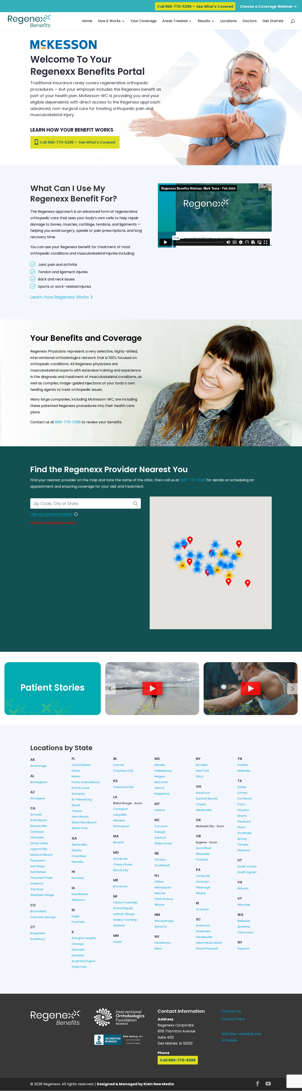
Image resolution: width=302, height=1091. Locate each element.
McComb (161, 782)
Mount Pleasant (207, 948)
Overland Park (123, 787)
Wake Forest (163, 843)
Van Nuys (37, 889)
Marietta (78, 862)
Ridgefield (37, 933)
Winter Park (80, 828)
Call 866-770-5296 (178, 1060)
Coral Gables (81, 765)
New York (202, 771)
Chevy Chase (122, 864)
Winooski (243, 905)
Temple (242, 844)
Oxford (159, 788)
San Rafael (38, 872)
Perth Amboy (164, 899)
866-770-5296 (68, 422)
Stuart (76, 805)
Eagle (76, 916)
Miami (76, 776)
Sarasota (78, 794)
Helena (160, 810)
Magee (160, 776)
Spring (242, 839)
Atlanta (77, 850)
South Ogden (246, 872)
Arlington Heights (84, 938)
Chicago (78, 944)
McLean (242, 888)
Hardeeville (204, 937)
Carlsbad (37, 832)
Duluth (117, 942)
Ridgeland (162, 794)
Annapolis (120, 859)
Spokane (243, 926)
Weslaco (243, 850)
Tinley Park (79, 967)
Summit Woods (207, 798)
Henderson (163, 943)
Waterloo (78, 900)
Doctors (250, 21)
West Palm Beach (84, 822)
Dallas (241, 787)
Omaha (160, 859)
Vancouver (245, 932)
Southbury (37, 939)
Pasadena (37, 860)
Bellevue (243, 921)
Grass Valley (39, 843)
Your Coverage (144, 21)
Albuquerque (164, 921)
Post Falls (78, 922)
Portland (202, 859)
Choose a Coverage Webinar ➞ (268, 6)
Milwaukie (203, 854)
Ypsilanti (119, 925)
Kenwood (203, 793)
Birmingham (39, 782)
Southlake (244, 833)
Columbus (79, 856)
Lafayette (119, 815)
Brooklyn (202, 765)
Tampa (77, 811)
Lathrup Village (123, 914)
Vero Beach (80, 817)
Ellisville (160, 765)
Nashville (243, 771)
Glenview (78, 949)
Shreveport (121, 826)
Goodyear (37, 798)
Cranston (202, 909)
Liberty (242, 816)
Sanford (160, 838)
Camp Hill (203, 876)
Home (87, 21)
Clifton (159, 882)
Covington (120, 809)
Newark (160, 893)
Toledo (201, 804)
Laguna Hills (38, 849)
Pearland (244, 821)
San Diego (37, 866)
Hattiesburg (163, 771)
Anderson (203, 925)
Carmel (118, 765)
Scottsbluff (162, 865)
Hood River (204, 848)
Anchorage (38, 766)
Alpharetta (79, 844)
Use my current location (51, 514)
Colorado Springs (43, 917)
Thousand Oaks (41, 878)
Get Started (272, 21)
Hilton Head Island (209, 943)
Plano (241, 827)
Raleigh (160, 832)
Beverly (118, 842)
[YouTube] (268, 1084)
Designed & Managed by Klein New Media (135, 1084)
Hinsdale (78, 955)
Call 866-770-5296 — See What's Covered (195, 6)
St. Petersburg (82, 799)
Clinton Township (125, 902)
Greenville (203, 931)
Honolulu (78, 878)
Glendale (37, 837)
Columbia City (123, 771)
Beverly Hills (38, 826)
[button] (189, 562)
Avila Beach (38, 820)
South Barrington (84, 961)
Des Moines (80, 894)
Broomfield (38, 911)
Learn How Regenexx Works (59, 297)
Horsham (202, 882)
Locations (228, 21)
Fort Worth (244, 798)
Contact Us (231, 1011)
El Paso (242, 793)
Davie (76, 771)
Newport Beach (41, 855)
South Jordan (247, 866)
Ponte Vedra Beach (86, 782)
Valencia (36, 883)
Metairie (119, 820)
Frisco (241, 804)
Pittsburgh (203, 887)
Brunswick (120, 886)
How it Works (109, 21)
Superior (243, 948)
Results (204, 21)
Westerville (204, 810)
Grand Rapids (123, 908)
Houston (243, 810)
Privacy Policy (233, 1019)
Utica (199, 776)
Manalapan (163, 887)
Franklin (242, 765)
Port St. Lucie (80, 788)
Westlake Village (42, 895)
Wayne (159, 905)
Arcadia (36, 814)
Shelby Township (125, 920)
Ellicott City (120, 870)
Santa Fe (161, 926)
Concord (161, 826)
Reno (158, 948)
